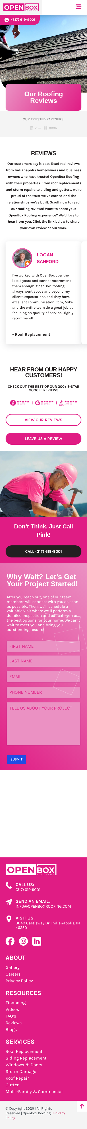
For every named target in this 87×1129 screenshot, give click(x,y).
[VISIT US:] (9, 918)
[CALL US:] (9, 885)
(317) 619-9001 (23, 19)
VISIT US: (25, 918)
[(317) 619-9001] (6, 20)
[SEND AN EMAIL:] (9, 902)
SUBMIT (16, 759)
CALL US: (25, 884)
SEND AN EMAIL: (33, 901)
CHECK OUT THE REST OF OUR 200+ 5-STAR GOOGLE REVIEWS (43, 388)
